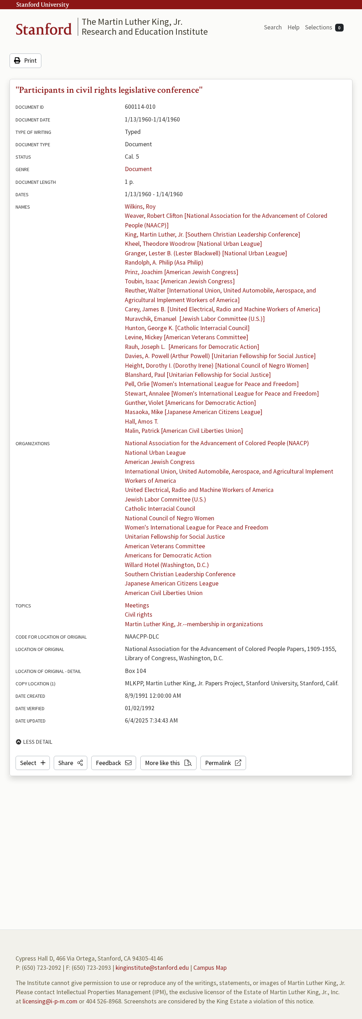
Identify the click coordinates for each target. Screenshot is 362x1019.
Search (273, 27)
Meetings (137, 605)
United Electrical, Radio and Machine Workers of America (199, 490)
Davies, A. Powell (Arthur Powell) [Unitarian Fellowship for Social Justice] (220, 356)
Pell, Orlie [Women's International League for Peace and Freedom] (212, 384)
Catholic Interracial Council (160, 509)
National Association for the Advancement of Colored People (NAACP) (217, 443)
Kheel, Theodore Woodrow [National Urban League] (193, 244)
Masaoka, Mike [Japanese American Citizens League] (193, 412)
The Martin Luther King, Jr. (132, 21)
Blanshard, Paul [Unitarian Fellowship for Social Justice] (198, 375)
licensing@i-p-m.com (50, 1001)
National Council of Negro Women (169, 518)
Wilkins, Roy (140, 206)
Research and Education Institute (145, 31)
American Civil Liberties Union (164, 593)
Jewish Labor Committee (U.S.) (165, 499)
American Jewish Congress (160, 462)
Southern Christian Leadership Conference (180, 574)
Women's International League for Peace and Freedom (196, 527)
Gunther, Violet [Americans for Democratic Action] (190, 403)
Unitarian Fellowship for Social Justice (175, 536)
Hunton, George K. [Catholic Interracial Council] (187, 328)
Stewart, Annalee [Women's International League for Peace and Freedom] (222, 393)
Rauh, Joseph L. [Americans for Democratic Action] (192, 347)
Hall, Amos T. (141, 421)
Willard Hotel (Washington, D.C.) (167, 565)
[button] (70, 763)
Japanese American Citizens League (171, 583)
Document (138, 169)
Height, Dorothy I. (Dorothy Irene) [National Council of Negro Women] (217, 365)
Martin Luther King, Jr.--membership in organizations (194, 624)
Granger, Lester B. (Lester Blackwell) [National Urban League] (206, 253)
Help (293, 27)
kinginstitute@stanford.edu (152, 968)
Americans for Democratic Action (168, 555)
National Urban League (155, 453)
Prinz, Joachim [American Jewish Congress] (181, 272)
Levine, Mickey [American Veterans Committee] (186, 337)
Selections (323, 27)
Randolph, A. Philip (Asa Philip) (164, 262)
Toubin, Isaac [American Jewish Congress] (180, 281)
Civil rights (138, 614)
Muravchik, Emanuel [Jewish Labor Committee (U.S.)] (195, 319)
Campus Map (210, 968)
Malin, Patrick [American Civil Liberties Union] (184, 431)
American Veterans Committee (165, 546)
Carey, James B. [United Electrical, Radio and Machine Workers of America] (222, 309)
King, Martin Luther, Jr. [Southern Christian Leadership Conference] (212, 234)
